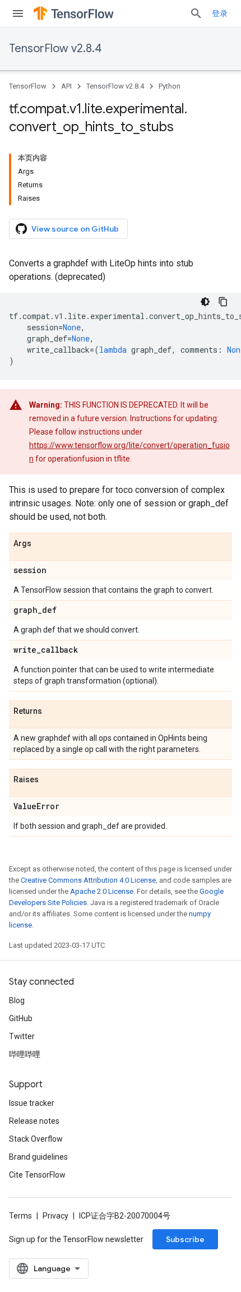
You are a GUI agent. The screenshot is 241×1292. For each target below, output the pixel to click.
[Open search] (196, 13)
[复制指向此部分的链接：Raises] (50, 780)
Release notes (34, 1120)
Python (169, 86)
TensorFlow (28, 86)
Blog (17, 1000)
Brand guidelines (38, 1156)
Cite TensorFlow (37, 1174)
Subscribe (185, 1239)
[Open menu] (18, 13)
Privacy (55, 1215)
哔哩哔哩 (24, 1054)
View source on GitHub (75, 229)
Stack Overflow (36, 1138)
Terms (20, 1215)
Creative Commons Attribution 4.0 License (88, 880)
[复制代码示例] (223, 302)
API (66, 86)
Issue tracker (31, 1103)
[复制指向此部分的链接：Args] (42, 544)
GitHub (21, 1018)
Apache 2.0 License (101, 891)
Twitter (22, 1036)
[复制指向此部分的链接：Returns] (53, 711)
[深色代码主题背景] (205, 302)
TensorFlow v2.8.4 (55, 48)
